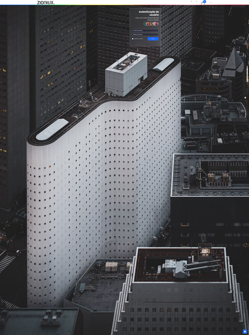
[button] (203, 3)
